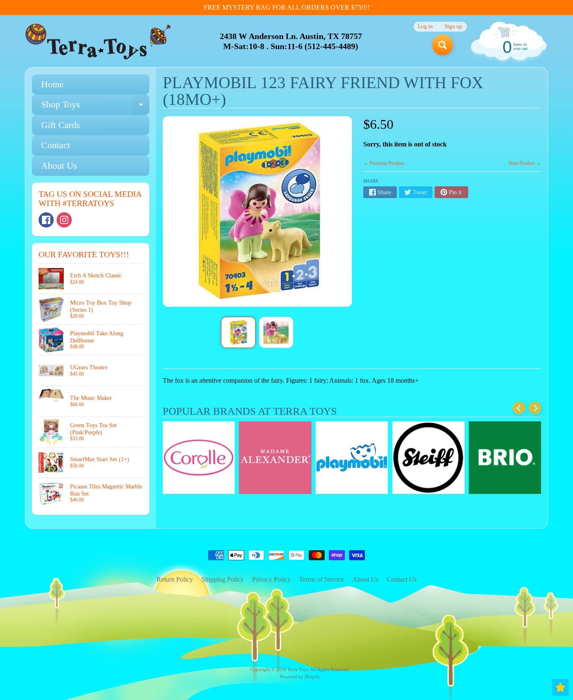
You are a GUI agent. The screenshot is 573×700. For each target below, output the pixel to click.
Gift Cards (60, 125)
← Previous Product (383, 163)
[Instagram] (64, 219)
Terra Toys (297, 669)
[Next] (535, 408)
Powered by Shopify (300, 676)
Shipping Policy (222, 579)
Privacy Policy (271, 579)
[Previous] (519, 408)
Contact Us (402, 579)
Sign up (453, 26)
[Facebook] (46, 219)
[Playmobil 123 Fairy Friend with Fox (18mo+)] (238, 332)
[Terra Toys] (98, 41)
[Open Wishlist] (560, 687)
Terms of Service (321, 579)
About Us (59, 165)
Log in (425, 26)
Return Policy (174, 579)
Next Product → (524, 163)
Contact (55, 145)
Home (52, 84)
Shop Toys (95, 107)
